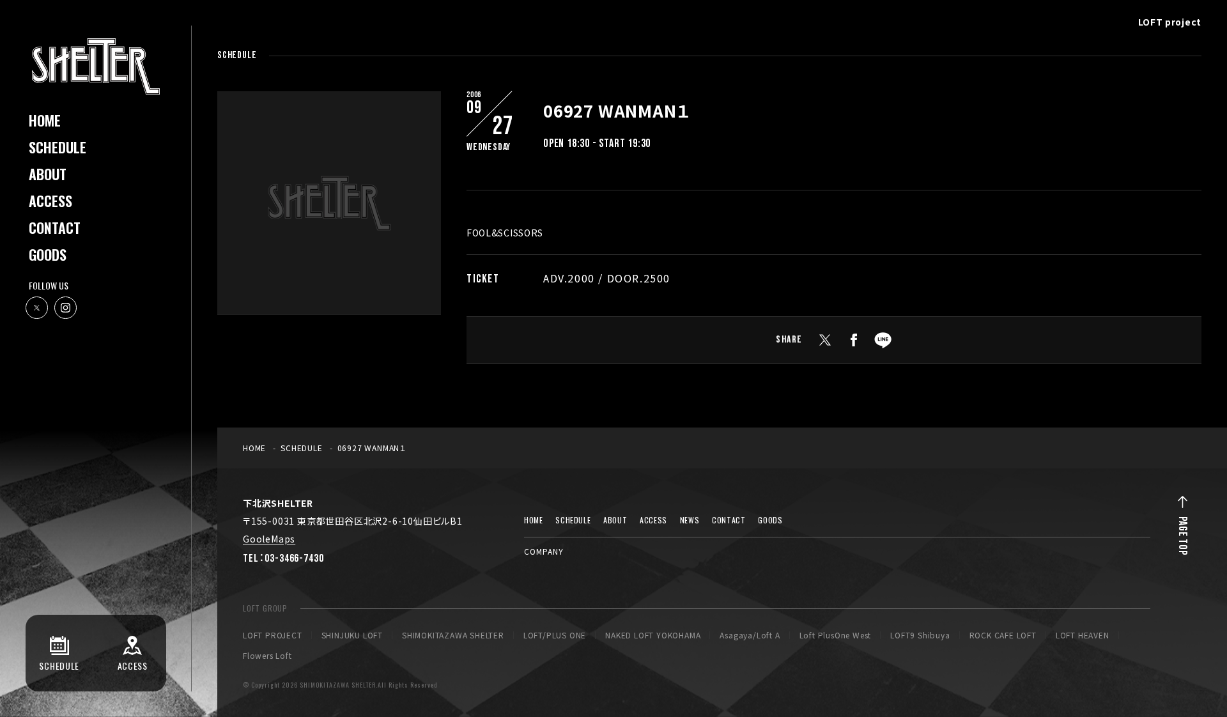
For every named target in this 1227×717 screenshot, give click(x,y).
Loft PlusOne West (835, 635)
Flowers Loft (267, 655)
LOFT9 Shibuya (920, 635)
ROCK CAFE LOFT (1003, 635)
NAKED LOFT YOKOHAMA (652, 635)
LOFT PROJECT (272, 635)
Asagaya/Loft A (750, 635)
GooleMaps (269, 538)
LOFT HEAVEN (1082, 635)
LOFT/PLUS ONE (554, 635)
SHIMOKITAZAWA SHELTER (453, 635)
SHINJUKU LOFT (352, 635)
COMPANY (544, 551)
